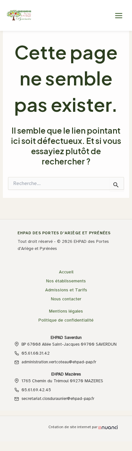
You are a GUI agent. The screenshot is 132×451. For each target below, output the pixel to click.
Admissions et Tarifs (66, 290)
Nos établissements (66, 281)
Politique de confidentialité (66, 320)
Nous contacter (66, 299)
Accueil (66, 272)
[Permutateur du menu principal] (118, 15)
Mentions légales (66, 311)
